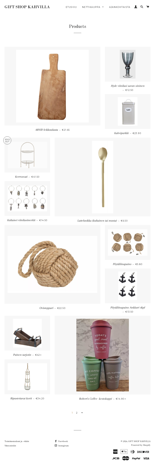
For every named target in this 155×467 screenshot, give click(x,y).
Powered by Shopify (140, 445)
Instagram (63, 445)
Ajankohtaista (119, 7)
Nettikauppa (91, 7)
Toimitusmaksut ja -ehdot (17, 441)
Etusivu (71, 7)
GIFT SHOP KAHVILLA (139, 441)
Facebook (63, 441)
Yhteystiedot (10, 445)
